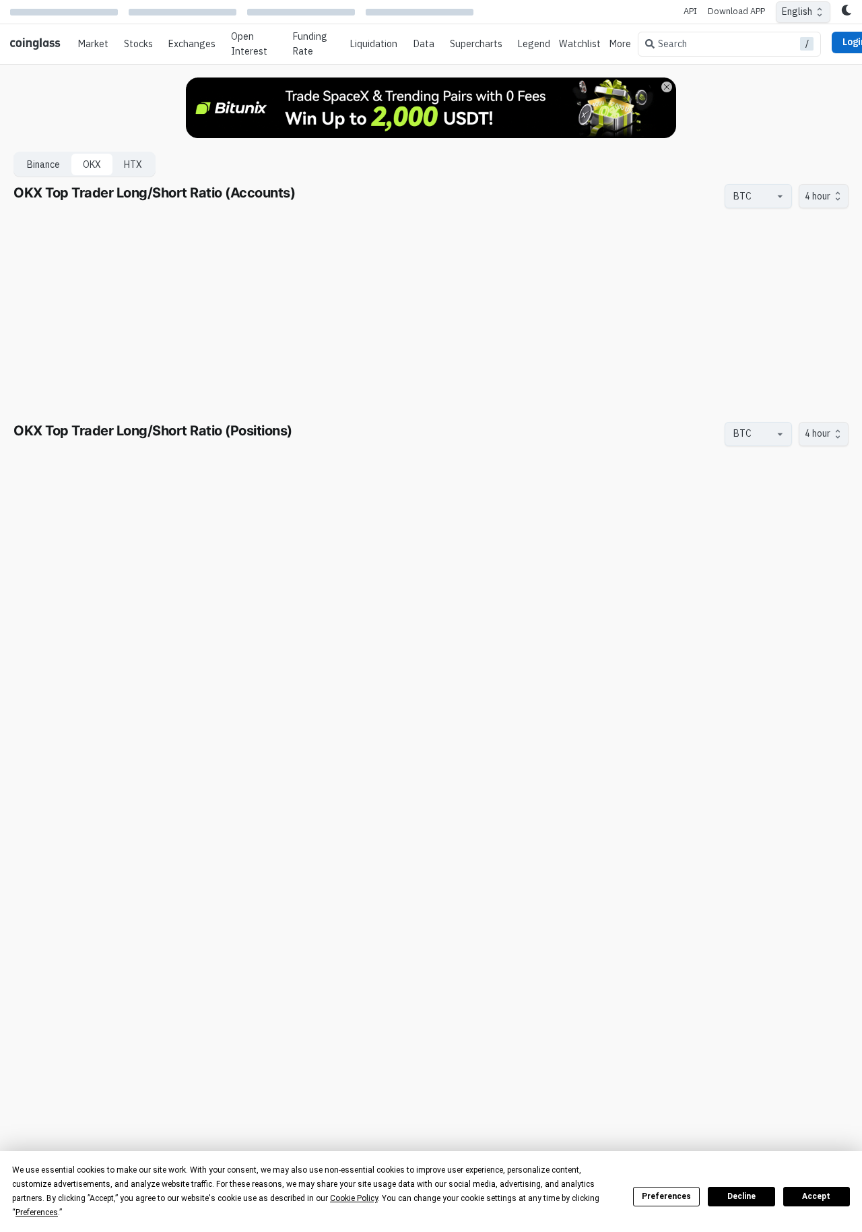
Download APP (736, 11)
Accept (816, 1196)
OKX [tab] (92, 164)
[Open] (779, 196)
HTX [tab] (133, 164)
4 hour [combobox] (817, 196)
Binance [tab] (43, 164)
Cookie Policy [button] (354, 1198)
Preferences (666, 1196)
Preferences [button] (36, 1212)
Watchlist (580, 44)
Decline (741, 1196)
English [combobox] (797, 11)
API (690, 11)
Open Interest (249, 43)
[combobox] (751, 196)
